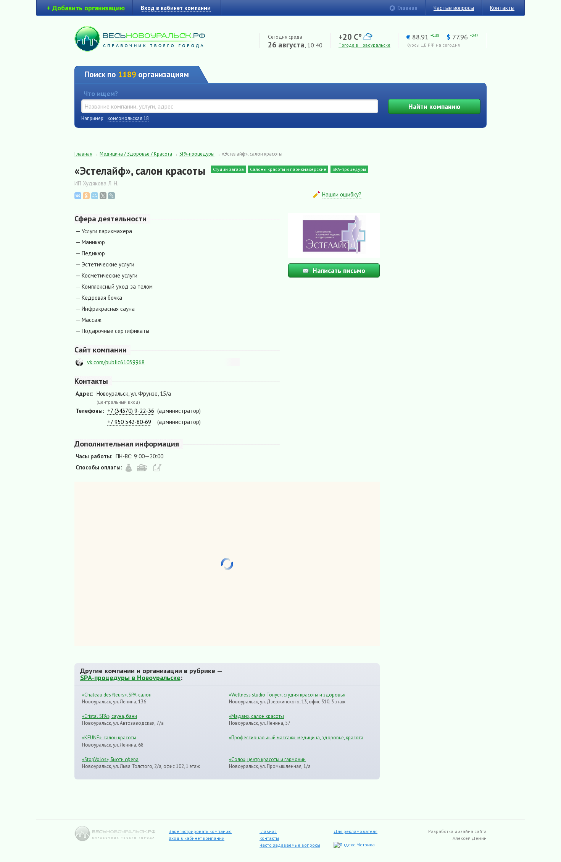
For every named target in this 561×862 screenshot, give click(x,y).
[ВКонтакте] (77, 195)
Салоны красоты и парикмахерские (288, 169)
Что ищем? (101, 93)
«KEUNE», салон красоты (109, 737)
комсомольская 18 (128, 118)
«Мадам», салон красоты (256, 716)
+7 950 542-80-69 (129, 421)
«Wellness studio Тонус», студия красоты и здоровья (287, 695)
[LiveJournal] (111, 195)
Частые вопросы (454, 7)
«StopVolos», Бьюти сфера (110, 759)
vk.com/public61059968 (116, 362)
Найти (434, 106)
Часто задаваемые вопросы (290, 845)
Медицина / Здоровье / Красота (136, 154)
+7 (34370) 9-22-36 (130, 410)
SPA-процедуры (196, 154)
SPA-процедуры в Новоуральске (130, 677)
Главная (407, 7)
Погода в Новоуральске (364, 45)
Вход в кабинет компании (196, 838)
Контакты (502, 7)
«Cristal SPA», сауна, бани (109, 716)
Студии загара (228, 169)
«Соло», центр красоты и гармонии (267, 759)
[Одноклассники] (86, 195)
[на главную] (139, 49)
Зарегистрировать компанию (200, 831)
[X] (103, 195)
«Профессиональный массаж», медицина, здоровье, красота (296, 737)
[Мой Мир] (94, 195)
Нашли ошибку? (341, 194)
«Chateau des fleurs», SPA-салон (117, 695)
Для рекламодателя (355, 831)
